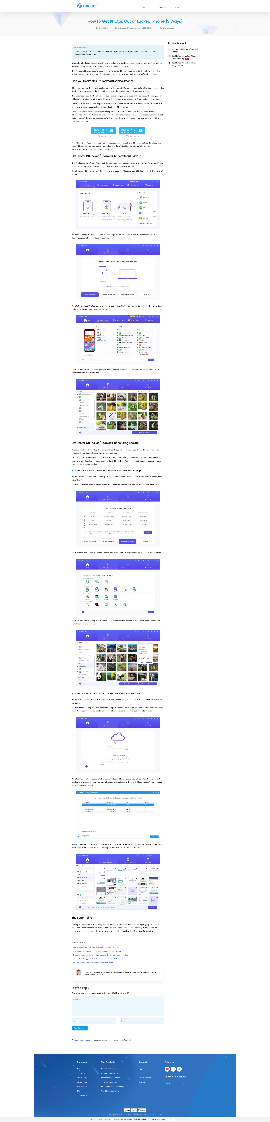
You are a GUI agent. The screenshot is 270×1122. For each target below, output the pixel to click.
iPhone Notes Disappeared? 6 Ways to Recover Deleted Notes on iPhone (99, 959)
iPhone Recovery (169, 28)
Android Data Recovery (109, 1073)
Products (145, 7)
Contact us (81, 1073)
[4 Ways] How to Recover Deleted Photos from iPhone (93, 963)
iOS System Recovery (109, 1082)
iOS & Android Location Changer (113, 1087)
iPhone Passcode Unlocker (110, 1078)
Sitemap (142, 1082)
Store (177, 7)
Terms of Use (82, 1087)
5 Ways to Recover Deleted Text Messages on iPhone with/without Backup (100, 955)
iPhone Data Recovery (109, 1069)
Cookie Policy (82, 1095)
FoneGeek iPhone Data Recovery (86, 112)
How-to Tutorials (145, 1078)
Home (76, 1040)
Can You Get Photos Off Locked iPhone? (185, 50)
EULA (78, 1091)
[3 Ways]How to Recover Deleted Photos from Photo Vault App (96, 947)
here (152, 1119)
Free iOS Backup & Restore (110, 1091)
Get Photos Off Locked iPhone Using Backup (184, 64)
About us (80, 1069)
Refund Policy (82, 1082)
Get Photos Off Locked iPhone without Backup (184, 57)
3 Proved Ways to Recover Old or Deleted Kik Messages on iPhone (97, 951)
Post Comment (80, 1028)
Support (162, 7)
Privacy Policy (82, 1078)
